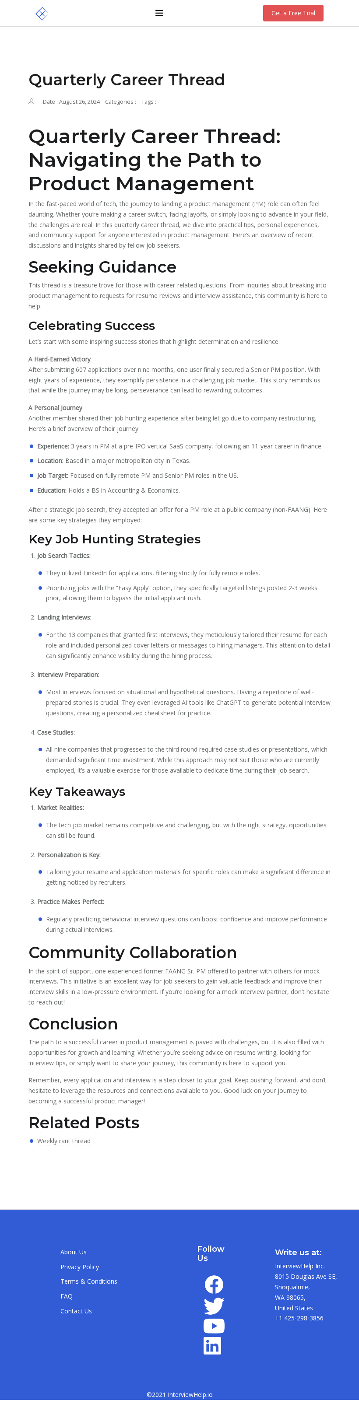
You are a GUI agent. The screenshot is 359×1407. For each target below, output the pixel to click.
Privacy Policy (79, 1267)
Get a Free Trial (293, 13)
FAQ (66, 1296)
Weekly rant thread (64, 1141)
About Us (73, 1252)
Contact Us (76, 1311)
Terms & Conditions (88, 1281)
